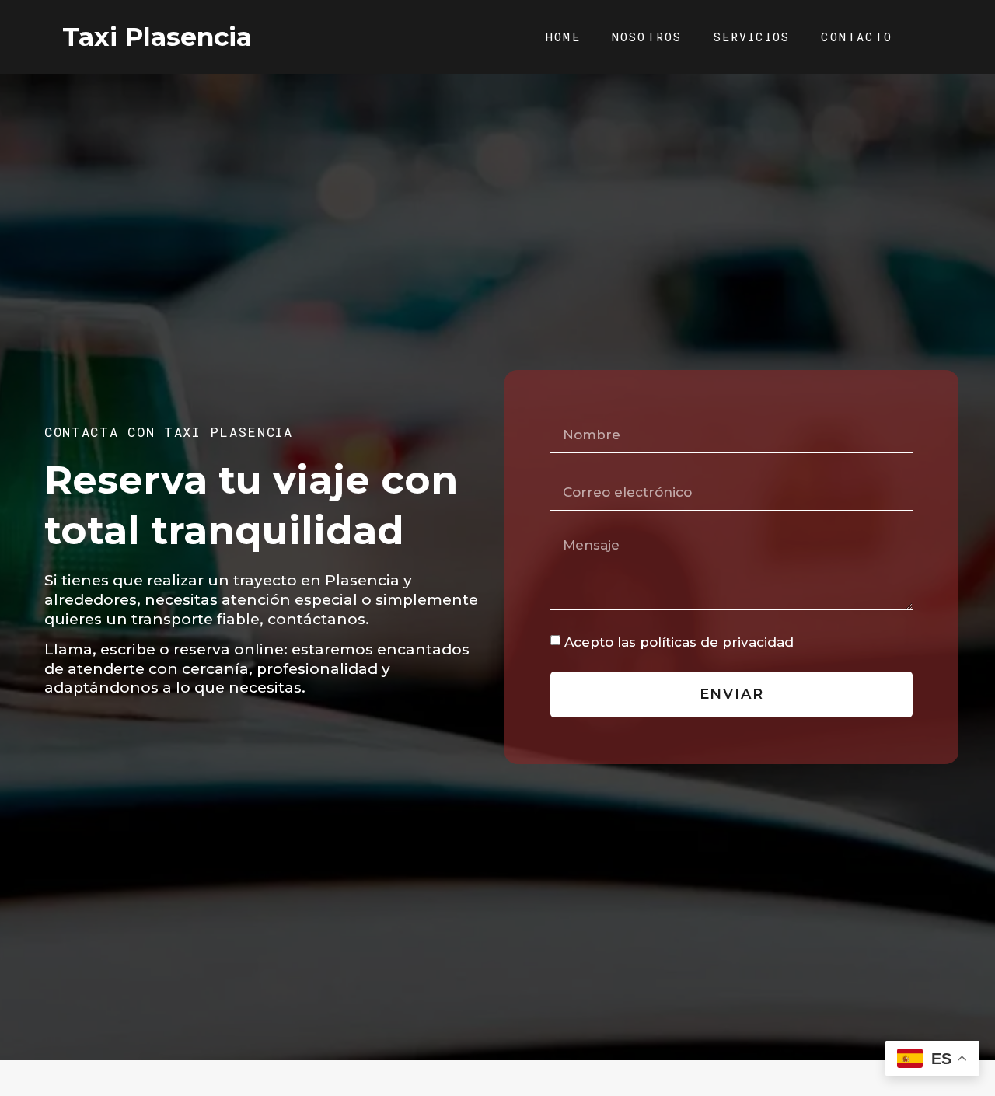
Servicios (752, 36)
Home (563, 36)
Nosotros (647, 36)
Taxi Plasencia (157, 36)
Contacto (856, 36)
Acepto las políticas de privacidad (679, 642)
